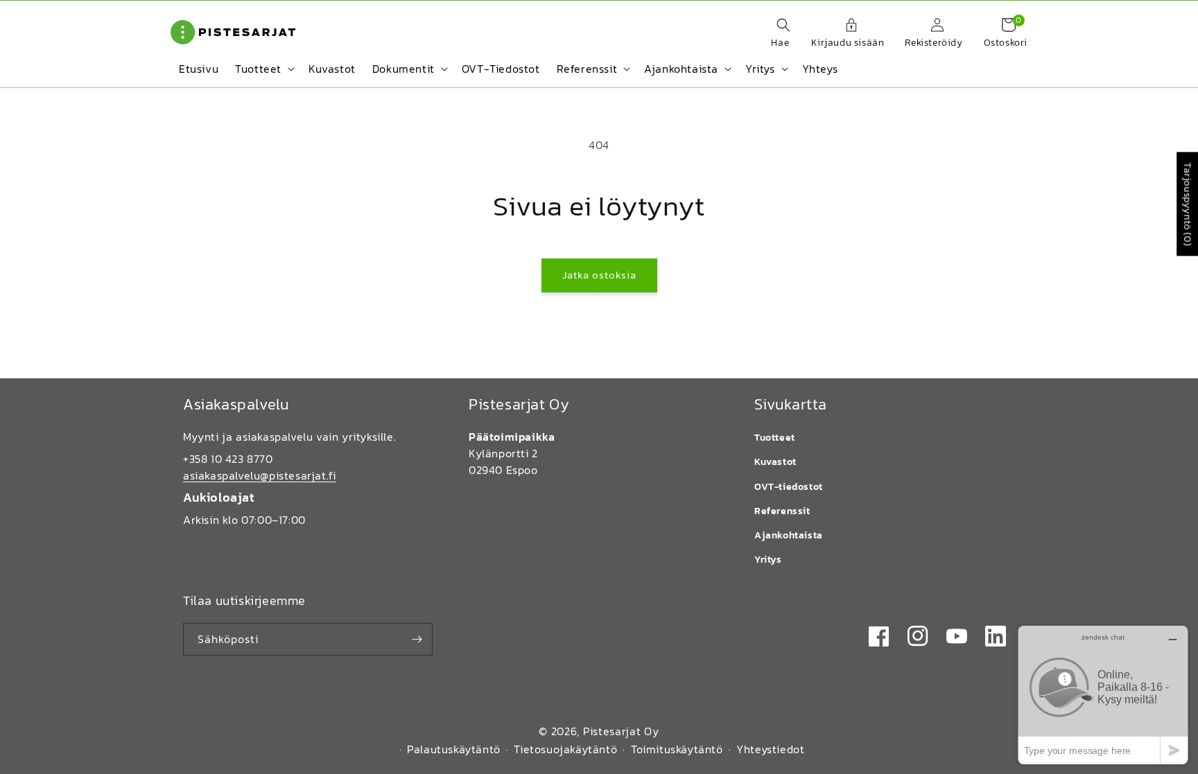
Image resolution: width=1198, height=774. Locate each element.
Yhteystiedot (770, 749)
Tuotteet (774, 437)
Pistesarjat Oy (621, 731)
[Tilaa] (416, 639)
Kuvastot (775, 462)
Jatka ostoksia (599, 275)
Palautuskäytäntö (454, 749)
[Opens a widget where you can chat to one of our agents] (1103, 694)
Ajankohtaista (788, 535)
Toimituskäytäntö (677, 749)
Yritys (768, 559)
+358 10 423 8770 (228, 458)
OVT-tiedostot (788, 487)
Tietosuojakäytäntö (565, 749)
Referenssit (782, 511)
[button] (776, 34)
